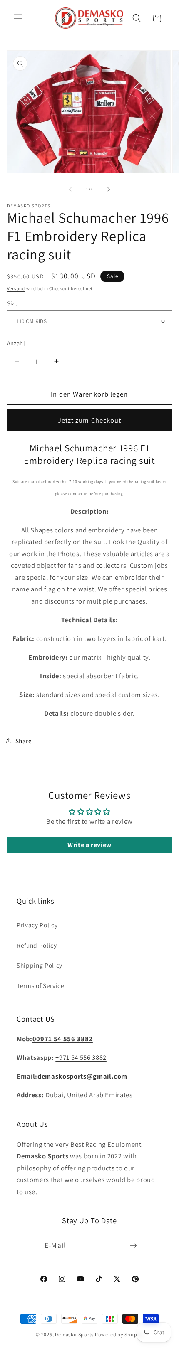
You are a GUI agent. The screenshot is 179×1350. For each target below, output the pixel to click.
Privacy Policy (37, 925)
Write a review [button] (89, 844)
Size (12, 303)
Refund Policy (37, 945)
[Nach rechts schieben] (108, 189)
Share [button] (23, 741)
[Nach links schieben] (70, 189)
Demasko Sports (74, 1334)
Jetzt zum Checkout (90, 420)
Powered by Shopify (119, 1334)
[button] (18, 18)
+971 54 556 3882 (81, 1057)
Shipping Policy (39, 965)
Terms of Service (41, 985)
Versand (16, 288)
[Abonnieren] (133, 1245)
